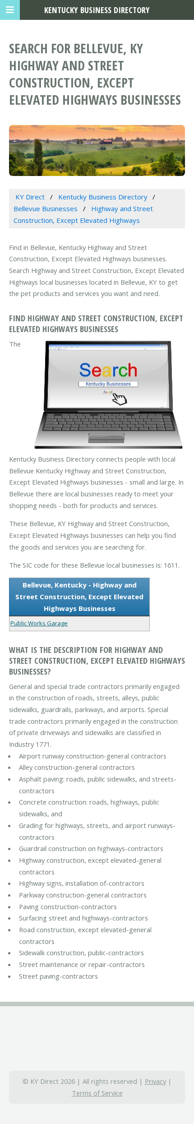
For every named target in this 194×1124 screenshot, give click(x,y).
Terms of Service (97, 1092)
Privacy (155, 1081)
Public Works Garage (39, 623)
